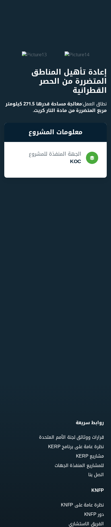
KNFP (97, 13)
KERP (97, 64)
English (96, 115)
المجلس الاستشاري (84, 38)
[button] (7, 55)
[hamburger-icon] (101, 6)
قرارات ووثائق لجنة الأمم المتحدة (81, 54)
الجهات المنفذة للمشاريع (90, 98)
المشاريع (95, 82)
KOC (75, 161)
